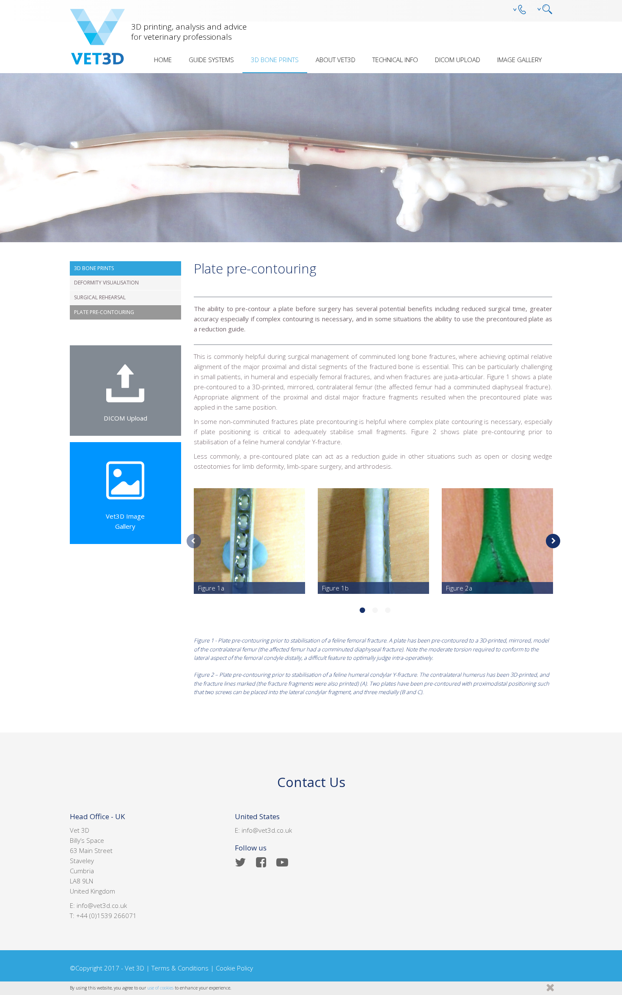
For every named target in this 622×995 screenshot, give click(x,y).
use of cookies (160, 988)
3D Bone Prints (275, 59)
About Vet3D (335, 59)
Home (163, 59)
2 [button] (375, 610)
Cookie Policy (234, 968)
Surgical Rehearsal (100, 297)
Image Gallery (519, 59)
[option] (249, 541)
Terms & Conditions (180, 968)
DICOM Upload (457, 59)
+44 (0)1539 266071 (106, 915)
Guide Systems (211, 59)
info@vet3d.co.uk (102, 905)
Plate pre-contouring (104, 312)
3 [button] (388, 610)
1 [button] (362, 610)
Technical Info (395, 59)
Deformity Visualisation (106, 282)
